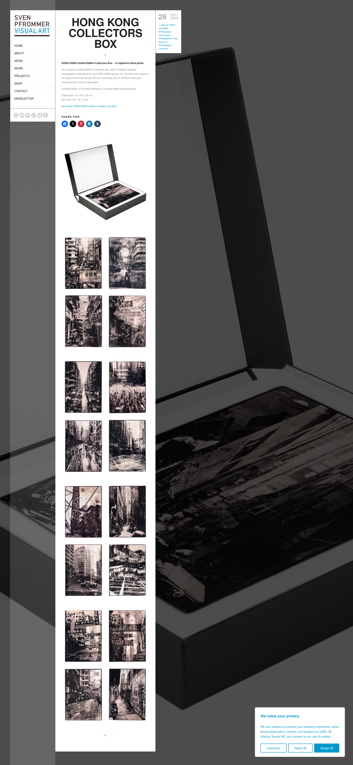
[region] (300, 732)
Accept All (327, 748)
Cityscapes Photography (165, 36)
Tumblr (45, 115)
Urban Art (163, 48)
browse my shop (107, 106)
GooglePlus (33, 115)
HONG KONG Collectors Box (105, 32)
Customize (273, 748)
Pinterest (27, 115)
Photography (165, 45)
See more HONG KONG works (78, 106)
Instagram (39, 115)
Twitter (22, 115)
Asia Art (165, 24)
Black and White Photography (167, 28)
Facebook (16, 115)
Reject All (300, 748)
